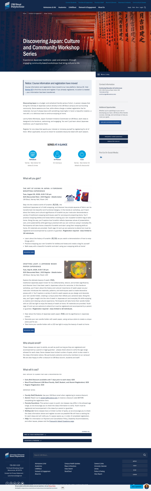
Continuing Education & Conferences (110, 88)
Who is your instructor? (34, 434)
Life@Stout (72, 7)
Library (96, 469)
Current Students (71, 2)
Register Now (29, 252)
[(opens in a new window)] (101, 158)
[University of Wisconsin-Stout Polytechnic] (14, 457)
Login (141, 7)
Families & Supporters (85, 2)
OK (63, 487)
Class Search (69, 469)
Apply (129, 7)
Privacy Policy (52, 486)
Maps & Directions (70, 466)
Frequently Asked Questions (113, 136)
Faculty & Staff (99, 2)
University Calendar (100, 466)
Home (24, 13)
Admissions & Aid (49, 7)
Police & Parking (99, 471)
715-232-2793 (103, 92)
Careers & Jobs (99, 464)
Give (137, 7)
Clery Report (98, 474)
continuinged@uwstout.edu (107, 94)
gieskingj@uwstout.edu (49, 398)
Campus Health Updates (72, 464)
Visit (133, 7)
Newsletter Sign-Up (114, 141)
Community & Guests (139, 2)
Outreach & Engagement (87, 7)
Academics (62, 7)
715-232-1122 (15, 465)
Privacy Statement (18, 473)
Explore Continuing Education (110, 122)
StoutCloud (68, 471)
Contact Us (8, 473)
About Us (101, 7)
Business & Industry (124, 2)
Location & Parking (32, 440)
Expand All (86, 431)
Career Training (48, 13)
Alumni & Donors (111, 2)
